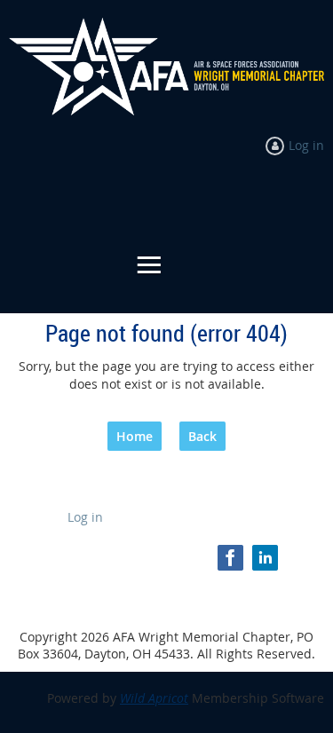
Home (134, 436)
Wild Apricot (154, 698)
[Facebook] (230, 558)
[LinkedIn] (265, 558)
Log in (306, 145)
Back (202, 436)
